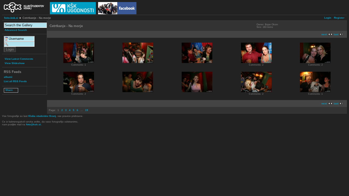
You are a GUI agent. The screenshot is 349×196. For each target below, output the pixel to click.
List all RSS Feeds (15, 81)
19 (86, 110)
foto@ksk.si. (34, 124)
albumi (8, 77)
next (324, 34)
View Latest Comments (19, 58)
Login (327, 17)
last (336, 34)
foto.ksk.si (11, 17)
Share (9, 90)
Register (339, 17)
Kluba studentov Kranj (42, 116)
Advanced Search (16, 30)
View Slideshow (15, 63)
